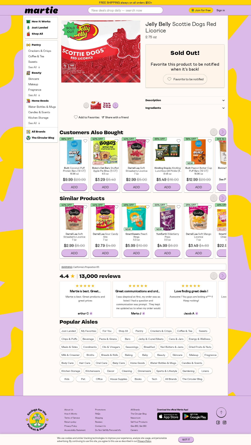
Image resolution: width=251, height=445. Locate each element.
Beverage (88, 338)
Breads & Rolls (109, 354)
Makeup (33, 84)
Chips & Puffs (69, 338)
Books (138, 378)
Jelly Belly (158, 23)
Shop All (123, 330)
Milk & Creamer (70, 354)
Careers (134, 430)
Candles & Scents (39, 112)
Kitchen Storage (38, 117)
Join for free (203, 10)
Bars (127, 338)
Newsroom (136, 418)
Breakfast (149, 346)
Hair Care (84, 362)
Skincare (33, 78)
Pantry (139, 330)
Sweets (32, 61)
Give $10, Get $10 (139, 426)
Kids (67, 378)
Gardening (188, 370)
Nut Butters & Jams (172, 346)
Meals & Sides (69, 346)
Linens (205, 370)
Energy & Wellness (199, 338)
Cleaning (127, 370)
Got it (186, 439)
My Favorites (88, 330)
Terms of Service (72, 418)
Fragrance (34, 89)
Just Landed (68, 330)
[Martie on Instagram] (224, 422)
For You (107, 330)
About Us (68, 409)
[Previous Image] (86, 105)
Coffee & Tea (36, 56)
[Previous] (213, 132)
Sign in (221, 10)
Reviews (98, 422)
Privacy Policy (70, 426)
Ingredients (153, 108)
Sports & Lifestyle (166, 370)
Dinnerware (144, 370)
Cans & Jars (176, 338)
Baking (129, 354)
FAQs (97, 413)
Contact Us (100, 426)
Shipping (99, 418)
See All (32, 67)
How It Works (70, 413)
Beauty (161, 354)
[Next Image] (115, 105)
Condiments (90, 346)
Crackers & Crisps (39, 50)
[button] (100, 51)
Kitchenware (93, 370)
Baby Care (119, 362)
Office (99, 378)
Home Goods (137, 362)
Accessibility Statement (75, 430)
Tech (154, 378)
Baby (145, 354)
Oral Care (101, 362)
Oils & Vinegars (111, 346)
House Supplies (118, 378)
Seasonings (132, 346)
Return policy (70, 422)
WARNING (66, 267)
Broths (90, 354)
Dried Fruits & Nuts (200, 346)
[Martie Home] (38, 10)
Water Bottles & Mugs (42, 106)
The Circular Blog (192, 378)
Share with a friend (117, 117)
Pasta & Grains (108, 338)
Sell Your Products (139, 422)
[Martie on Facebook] (218, 422)
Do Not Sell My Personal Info (108, 430)
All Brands (171, 378)
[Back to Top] (221, 412)
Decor (110, 370)
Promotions (100, 409)
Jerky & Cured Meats (150, 338)
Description (153, 100)
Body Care (67, 362)
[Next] (222, 132)
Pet (83, 378)
